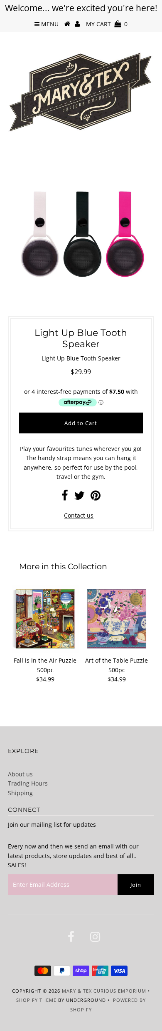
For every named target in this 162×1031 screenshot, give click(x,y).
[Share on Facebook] (64, 497)
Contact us (78, 515)
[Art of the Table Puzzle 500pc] (116, 619)
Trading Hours (28, 783)
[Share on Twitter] (79, 497)
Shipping (20, 793)
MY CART (107, 24)
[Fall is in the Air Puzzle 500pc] (45, 619)
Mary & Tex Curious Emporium (104, 991)
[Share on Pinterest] (96, 497)
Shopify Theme (36, 1000)
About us (20, 774)
